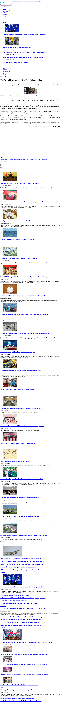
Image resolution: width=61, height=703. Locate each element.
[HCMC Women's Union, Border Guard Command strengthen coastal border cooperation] (10, 199)
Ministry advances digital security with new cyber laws (17, 690)
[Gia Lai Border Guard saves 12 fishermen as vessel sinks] (10, 236)
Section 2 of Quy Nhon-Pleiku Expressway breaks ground (17, 443)
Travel (4, 73)
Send (2, 167)
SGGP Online (14, 1)
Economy (7, 17)
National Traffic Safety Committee (25, 159)
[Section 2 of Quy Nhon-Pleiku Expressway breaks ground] (10, 440)
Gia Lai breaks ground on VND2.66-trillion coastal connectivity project (22, 426)
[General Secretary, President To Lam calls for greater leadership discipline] (10, 293)
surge (8, 159)
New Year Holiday (12, 159)
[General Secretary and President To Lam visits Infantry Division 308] (10, 476)
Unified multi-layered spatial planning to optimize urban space (19, 497)
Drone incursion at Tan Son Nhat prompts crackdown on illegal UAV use (22, 516)
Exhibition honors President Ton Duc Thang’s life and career (19, 685)
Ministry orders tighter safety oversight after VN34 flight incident (20, 558)
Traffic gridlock (35, 159)
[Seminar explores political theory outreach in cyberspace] (10, 349)
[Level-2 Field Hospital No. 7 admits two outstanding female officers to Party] (10, 274)
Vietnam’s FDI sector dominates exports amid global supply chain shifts (25, 34)
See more (2, 541)
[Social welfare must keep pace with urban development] (10, 386)
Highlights (5, 22)
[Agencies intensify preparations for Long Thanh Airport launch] (10, 255)
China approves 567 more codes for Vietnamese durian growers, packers (25, 52)
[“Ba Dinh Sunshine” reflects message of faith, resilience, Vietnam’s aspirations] (7, 672)
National (4, 9)
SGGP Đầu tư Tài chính (28, 1)
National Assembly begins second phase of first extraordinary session (21, 408)
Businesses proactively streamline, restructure (17, 47)
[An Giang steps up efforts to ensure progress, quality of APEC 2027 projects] (10, 532)
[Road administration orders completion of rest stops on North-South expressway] (10, 330)
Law (4, 70)
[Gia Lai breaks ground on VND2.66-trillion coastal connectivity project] (10, 423)
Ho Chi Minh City (6, 10)
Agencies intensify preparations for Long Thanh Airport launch (19, 258)
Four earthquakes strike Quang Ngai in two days (15, 461)
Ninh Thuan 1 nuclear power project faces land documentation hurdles (22, 561)
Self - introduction (8, 18)
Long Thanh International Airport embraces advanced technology (20, 370)
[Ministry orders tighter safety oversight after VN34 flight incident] (12, 556)
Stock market (7, 20)
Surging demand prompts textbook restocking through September (20, 619)
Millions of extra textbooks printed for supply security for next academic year (24, 570)
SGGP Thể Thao (20, 1)
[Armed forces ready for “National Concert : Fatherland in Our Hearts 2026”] (12, 639)
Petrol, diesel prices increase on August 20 (16, 62)
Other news (3, 169)
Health (4, 65)
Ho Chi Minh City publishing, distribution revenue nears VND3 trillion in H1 (24, 664)
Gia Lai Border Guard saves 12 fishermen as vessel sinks (17, 239)
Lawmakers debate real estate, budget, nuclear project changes (19, 183)
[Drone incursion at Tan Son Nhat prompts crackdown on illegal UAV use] (10, 513)
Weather (4, 74)
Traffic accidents (3, 159)
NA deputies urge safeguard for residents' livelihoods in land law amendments (24, 221)
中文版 (34, 1)
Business (4, 12)
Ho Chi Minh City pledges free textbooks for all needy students (19, 622)
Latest (4, 49)
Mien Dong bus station (42, 159)
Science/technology (6, 71)
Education (5, 66)
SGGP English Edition (4, 6)
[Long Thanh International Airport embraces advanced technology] (10, 368)
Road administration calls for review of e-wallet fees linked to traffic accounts (24, 314)
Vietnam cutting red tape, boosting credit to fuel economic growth (23, 57)
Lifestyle (4, 72)
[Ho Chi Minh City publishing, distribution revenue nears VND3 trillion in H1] (7, 662)
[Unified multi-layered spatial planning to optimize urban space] (10, 495)
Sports (4, 68)
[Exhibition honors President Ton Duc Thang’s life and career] (7, 682)
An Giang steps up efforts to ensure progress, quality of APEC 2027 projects (23, 535)
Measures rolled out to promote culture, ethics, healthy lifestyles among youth (24, 654)
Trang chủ (5, 8)
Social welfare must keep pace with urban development (17, 389)
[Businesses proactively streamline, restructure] (12, 44)
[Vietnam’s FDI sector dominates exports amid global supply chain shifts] (12, 32)
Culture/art (5, 69)
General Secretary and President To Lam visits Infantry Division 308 (21, 479)
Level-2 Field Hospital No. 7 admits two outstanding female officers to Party (23, 277)
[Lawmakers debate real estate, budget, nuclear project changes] (10, 180)
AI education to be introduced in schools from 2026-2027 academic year (22, 617)
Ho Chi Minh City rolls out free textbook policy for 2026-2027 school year (23, 608)
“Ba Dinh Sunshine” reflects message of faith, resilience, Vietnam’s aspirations (24, 674)
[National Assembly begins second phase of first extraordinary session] (10, 405)
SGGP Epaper (38, 1)
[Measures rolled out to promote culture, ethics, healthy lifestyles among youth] (7, 651)
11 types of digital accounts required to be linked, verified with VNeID (21, 564)
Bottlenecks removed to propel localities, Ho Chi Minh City (18, 567)
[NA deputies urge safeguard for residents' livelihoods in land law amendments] (10, 218)
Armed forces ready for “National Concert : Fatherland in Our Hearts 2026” (26, 642)
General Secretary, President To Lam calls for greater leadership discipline (23, 295)
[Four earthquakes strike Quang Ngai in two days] (10, 458)
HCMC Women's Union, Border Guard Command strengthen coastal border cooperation (27, 202)
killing (17, 159)
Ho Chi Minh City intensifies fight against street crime (17, 698)
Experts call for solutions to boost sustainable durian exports (18, 603)
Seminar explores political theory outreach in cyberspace (17, 352)
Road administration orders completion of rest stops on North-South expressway (24, 333)
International (5, 11)
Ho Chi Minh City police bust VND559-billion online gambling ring (21, 701)
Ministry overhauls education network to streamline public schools (20, 625)
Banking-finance (8, 16)
